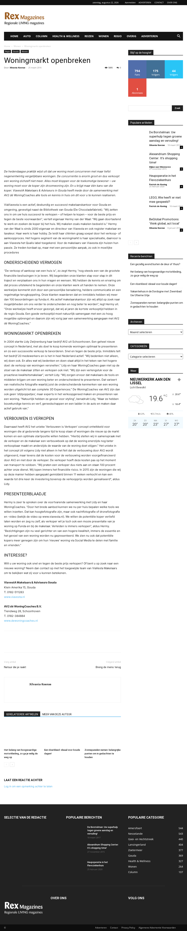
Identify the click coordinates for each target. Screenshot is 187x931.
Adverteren (101, 927)
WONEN (104, 36)
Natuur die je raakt (15, 667)
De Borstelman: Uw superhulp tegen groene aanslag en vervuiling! (165, 136)
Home (7, 46)
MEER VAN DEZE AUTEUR (57, 714)
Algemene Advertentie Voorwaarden (157, 927)
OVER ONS (172, 2)
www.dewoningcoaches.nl (21, 620)
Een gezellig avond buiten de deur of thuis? (155, 264)
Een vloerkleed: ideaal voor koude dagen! (153, 283)
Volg (155, 61)
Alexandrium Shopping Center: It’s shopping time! (164, 158)
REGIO (118, 36)
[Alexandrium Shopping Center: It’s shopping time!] (137, 161)
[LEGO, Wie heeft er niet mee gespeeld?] (137, 204)
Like (137, 61)
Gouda (16, 51)
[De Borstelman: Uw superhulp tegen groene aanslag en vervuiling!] (137, 139)
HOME (14, 36)
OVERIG (131, 36)
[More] (41, 76)
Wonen (17, 46)
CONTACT (159, 2)
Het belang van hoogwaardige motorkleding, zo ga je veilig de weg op (21, 754)
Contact (114, 927)
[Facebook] (7, 76)
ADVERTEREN (145, 2)
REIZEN (89, 36)
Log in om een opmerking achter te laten (28, 786)
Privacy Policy (128, 927)
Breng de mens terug (108, 667)
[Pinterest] (24, 76)
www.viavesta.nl (14, 597)
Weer (133, 370)
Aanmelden (130, 2)
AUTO (27, 36)
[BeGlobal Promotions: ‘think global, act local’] (137, 226)
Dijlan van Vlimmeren (160, 166)
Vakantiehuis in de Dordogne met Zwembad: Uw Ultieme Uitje (156, 293)
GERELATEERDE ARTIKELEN (22, 714)
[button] (178, 36)
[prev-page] (6, 764)
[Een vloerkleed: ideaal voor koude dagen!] (62, 734)
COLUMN (41, 36)
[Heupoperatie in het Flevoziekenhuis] (137, 183)
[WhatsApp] (33, 76)
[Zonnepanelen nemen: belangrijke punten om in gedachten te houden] (103, 734)
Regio (7, 51)
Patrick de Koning (158, 184)
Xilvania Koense (17, 67)
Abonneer (137, 79)
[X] (16, 76)
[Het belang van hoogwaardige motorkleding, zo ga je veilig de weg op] (22, 734)
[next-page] (12, 764)
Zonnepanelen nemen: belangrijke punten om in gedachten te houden (103, 754)
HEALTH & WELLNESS (65, 36)
